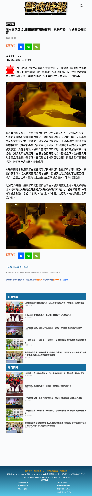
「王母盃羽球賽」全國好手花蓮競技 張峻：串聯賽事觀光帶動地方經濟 (53, 328)
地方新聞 (10, 24)
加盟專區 (54, 471)
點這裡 (65, 280)
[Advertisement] (46, 450)
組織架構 (37, 471)
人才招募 (46, 471)
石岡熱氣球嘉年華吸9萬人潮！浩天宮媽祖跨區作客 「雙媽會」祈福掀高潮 (54, 303)
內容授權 (63, 471)
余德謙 (10, 267)
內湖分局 (18, 267)
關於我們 (29, 471)
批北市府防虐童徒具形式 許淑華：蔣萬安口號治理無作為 (48, 315)
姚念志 (26, 267)
